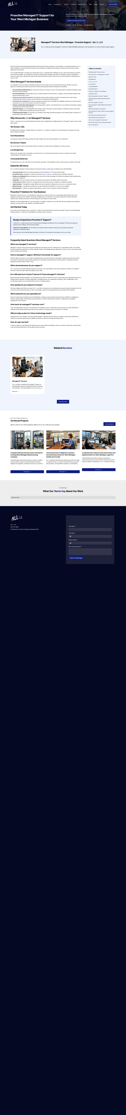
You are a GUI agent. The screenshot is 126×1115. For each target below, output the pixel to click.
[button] (58, 4)
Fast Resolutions (92, 79)
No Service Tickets (93, 81)
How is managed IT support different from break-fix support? (100, 105)
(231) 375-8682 (113, 4)
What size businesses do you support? (97, 108)
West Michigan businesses (32, 232)
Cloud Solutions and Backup (21, 101)
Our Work (73, 4)
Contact (102, 4)
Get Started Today (93, 93)
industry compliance (47, 174)
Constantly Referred (93, 86)
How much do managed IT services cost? (98, 120)
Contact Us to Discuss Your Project (76, 20)
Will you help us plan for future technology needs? (100, 122)
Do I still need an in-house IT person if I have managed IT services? (101, 112)
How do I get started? (93, 124)
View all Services (63, 401)
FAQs (90, 4)
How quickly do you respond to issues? (97, 115)
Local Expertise (92, 84)
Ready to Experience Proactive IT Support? (98, 96)
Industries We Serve (93, 89)
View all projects (109, 424)
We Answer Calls (92, 77)
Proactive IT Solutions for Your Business (97, 91)
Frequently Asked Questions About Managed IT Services (99, 99)
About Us (66, 4)
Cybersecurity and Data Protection (23, 97)
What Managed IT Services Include (97, 72)
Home (50, 4)
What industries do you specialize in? (97, 117)
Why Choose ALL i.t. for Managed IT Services (99, 74)
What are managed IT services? (96, 102)
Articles (96, 4)
